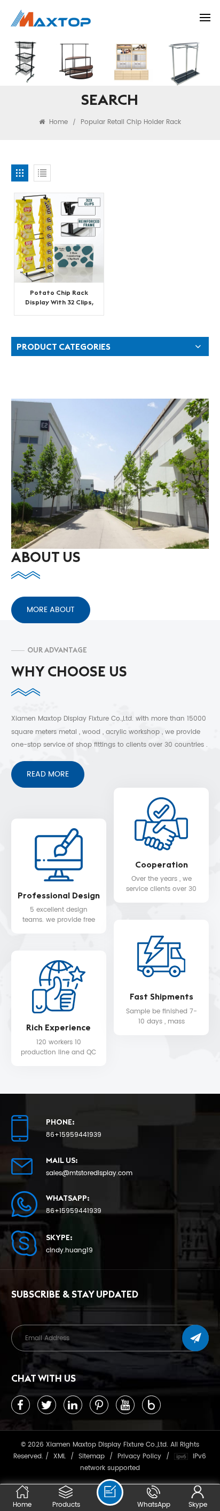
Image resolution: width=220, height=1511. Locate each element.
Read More (48, 774)
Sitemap (91, 1456)
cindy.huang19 (69, 1251)
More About (51, 610)
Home (57, 122)
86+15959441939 (73, 1135)
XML (59, 1456)
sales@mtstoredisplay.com (89, 1173)
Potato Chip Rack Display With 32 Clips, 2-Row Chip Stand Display (59, 297)
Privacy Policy (139, 1456)
